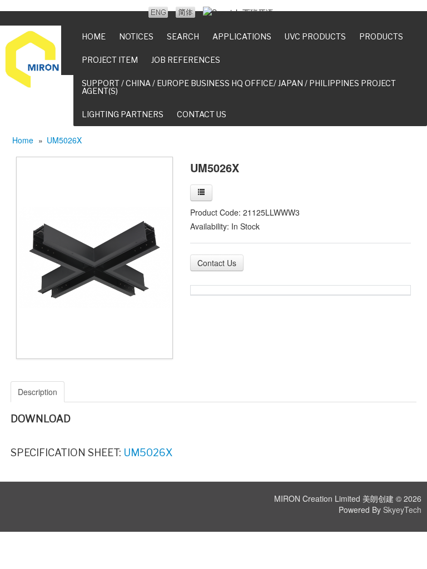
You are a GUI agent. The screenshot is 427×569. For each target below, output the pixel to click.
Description (37, 391)
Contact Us (216, 262)
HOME (94, 36)
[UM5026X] (94, 256)
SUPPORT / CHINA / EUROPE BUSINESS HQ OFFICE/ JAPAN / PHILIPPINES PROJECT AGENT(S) (239, 87)
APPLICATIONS (241, 36)
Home (22, 140)
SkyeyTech (402, 509)
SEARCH (183, 36)
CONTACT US (201, 114)
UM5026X (64, 140)
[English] (158, 12)
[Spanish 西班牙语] (238, 12)
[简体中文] (185, 12)
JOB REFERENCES (185, 59)
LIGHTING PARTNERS (122, 114)
